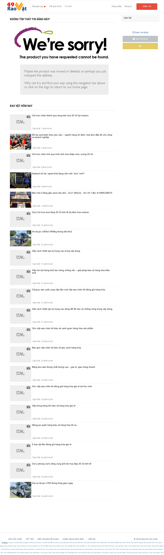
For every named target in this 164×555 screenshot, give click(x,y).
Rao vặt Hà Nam (29, 549)
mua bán (38, 542)
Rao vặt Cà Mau (146, 546)
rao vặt (10, 542)
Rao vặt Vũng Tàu (23, 546)
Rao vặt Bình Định (134, 546)
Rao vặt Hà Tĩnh (51, 549)
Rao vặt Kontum (35, 552)
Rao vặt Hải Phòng (137, 542)
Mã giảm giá (38, 6)
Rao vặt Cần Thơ (149, 542)
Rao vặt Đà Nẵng (113, 542)
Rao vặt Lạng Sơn (132, 552)
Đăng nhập (116, 6)
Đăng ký (127, 6)
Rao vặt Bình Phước (108, 546)
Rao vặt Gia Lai (6, 549)
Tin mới (68, 6)
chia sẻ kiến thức (78, 542)
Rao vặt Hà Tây (40, 549)
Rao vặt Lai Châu (46, 552)
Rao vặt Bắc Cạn (34, 546)
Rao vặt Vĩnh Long (10, 546)
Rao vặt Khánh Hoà (10, 552)
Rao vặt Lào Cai (143, 552)
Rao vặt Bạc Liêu (58, 546)
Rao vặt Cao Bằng (158, 546)
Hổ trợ (30, 539)
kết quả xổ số (68, 542)
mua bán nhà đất (47, 542)
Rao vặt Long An (154, 552)
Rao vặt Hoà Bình (147, 549)
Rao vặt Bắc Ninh (70, 546)
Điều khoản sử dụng (48, 539)
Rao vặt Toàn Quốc (90, 542)
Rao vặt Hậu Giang (135, 549)
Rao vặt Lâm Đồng (58, 552)
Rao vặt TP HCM (124, 542)
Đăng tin (147, 6)
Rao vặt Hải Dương (63, 549)
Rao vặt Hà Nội (102, 542)
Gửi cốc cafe (15, 539)
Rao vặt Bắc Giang (46, 546)
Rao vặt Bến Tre (82, 546)
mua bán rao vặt (58, 542)
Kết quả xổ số (55, 6)
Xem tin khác (142, 32)
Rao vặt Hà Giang (17, 549)
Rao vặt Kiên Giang (23, 552)
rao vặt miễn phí (19, 542)
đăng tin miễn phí (30, 542)
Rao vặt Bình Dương (94, 546)
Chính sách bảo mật (73, 539)
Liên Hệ (91, 539)
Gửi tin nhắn (141, 39)
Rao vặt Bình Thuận (121, 546)
